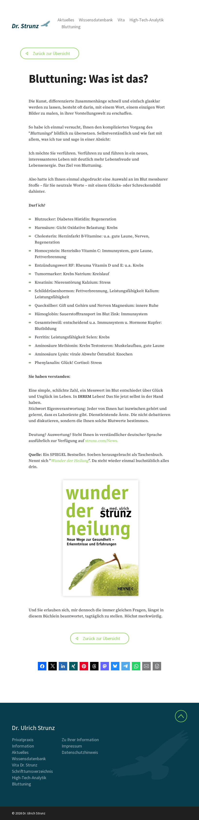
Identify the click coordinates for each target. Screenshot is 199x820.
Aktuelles (66, 20)
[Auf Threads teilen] (94, 666)
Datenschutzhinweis (80, 752)
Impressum (72, 746)
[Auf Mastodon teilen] (104, 666)
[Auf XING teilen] (73, 666)
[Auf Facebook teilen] (42, 666)
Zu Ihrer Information (80, 739)
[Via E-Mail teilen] (146, 666)
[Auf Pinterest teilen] (84, 666)
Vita (121, 20)
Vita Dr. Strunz (24, 765)
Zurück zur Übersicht (51, 53)
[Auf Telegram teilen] (125, 666)
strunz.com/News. (101, 440)
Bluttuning (71, 26)
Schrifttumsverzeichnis (32, 771)
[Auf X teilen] (52, 666)
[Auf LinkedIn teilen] (63, 666)
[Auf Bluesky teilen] (115, 666)
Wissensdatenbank (96, 20)
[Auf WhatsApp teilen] (136, 666)
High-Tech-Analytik (146, 20)
